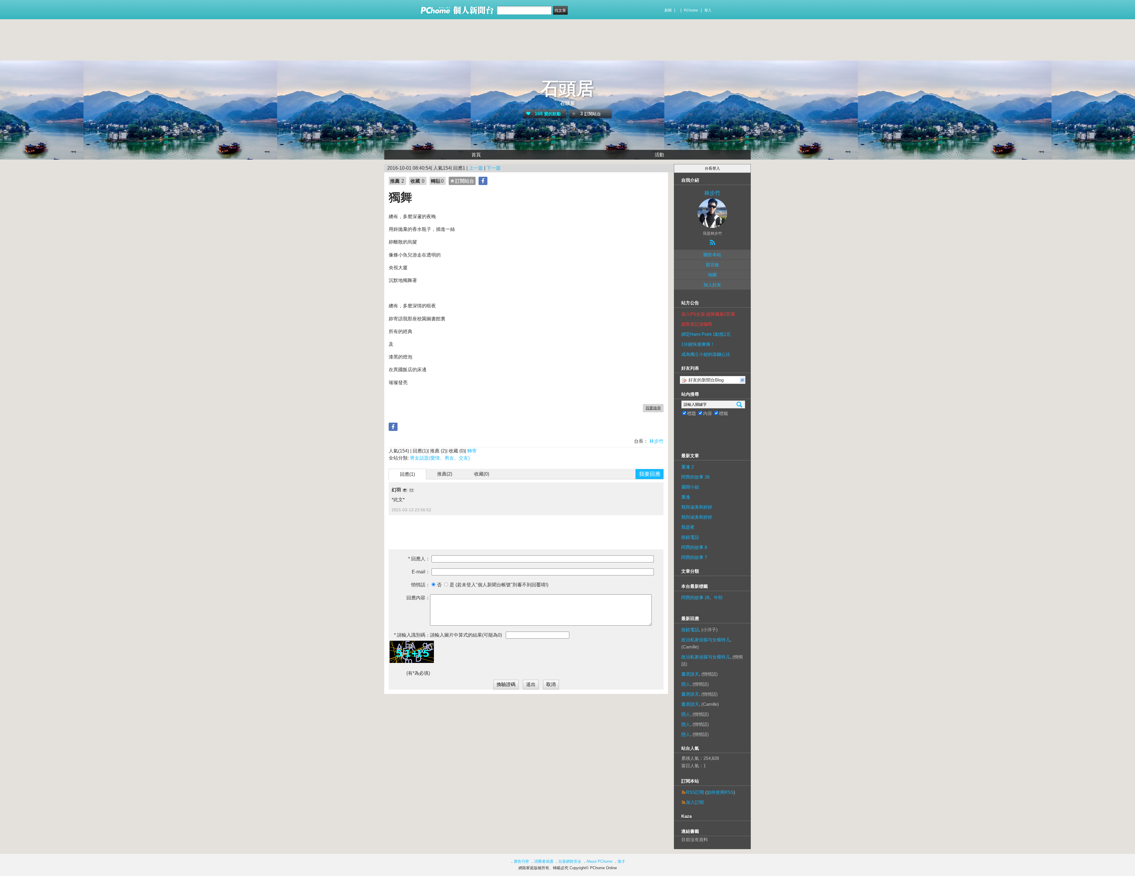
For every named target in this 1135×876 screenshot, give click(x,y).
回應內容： (418, 597)
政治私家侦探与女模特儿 (705, 639)
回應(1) (407, 474)
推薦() (444, 473)
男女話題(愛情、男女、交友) (440, 457)
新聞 (668, 10)
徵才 (621, 861)
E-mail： (421, 571)
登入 (707, 10)
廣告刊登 (521, 861)
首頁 (476, 154)
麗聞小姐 (690, 486)
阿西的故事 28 (695, 476)
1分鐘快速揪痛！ (698, 344)
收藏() (481, 473)
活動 (659, 154)
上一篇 (476, 168)
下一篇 (494, 168)
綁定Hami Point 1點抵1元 (706, 334)
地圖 (712, 274)
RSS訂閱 (695, 792)
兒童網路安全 (569, 861)
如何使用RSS (720, 792)
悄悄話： (420, 584)
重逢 (685, 496)
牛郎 (718, 597)
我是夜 (688, 527)
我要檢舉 (653, 408)
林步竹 (656, 441)
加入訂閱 (695, 802)
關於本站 (712, 254)
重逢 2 (687, 466)
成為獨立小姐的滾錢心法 (705, 354)
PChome (691, 10)
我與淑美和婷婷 (696, 507)
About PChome (599, 861)
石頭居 (567, 88)
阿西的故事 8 (694, 547)
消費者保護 (543, 861)
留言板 (712, 264)
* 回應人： (419, 558)
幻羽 (397, 489)
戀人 (685, 684)
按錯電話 (690, 537)
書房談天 (690, 674)
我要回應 (649, 474)
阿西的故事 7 (694, 557)
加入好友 (712, 284)
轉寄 (472, 450)
